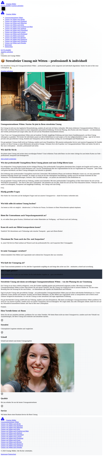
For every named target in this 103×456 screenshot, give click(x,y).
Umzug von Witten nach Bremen (15, 37)
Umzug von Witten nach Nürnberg (16, 41)
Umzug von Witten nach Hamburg (16, 21)
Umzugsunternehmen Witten (14, 17)
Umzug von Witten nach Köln (14, 25)
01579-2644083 (6, 6)
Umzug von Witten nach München (16, 23)
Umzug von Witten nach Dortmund (16, 34)
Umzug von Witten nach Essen (14, 36)
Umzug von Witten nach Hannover (16, 39)
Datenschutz (9, 46)
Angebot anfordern (17, 6)
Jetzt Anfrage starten (7, 278)
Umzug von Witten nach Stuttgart (15, 28)
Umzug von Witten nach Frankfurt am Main (19, 27)
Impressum (8, 45)
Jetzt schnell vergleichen (8, 159)
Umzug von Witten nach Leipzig (15, 32)
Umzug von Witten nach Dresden (15, 43)
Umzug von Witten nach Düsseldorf (16, 30)
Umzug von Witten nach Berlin (15, 19)
